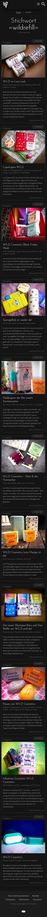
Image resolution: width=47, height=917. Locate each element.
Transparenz (10, 899)
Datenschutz (24, 899)
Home (18, 12)
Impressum (37, 899)
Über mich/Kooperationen (18, 896)
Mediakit (35, 896)
